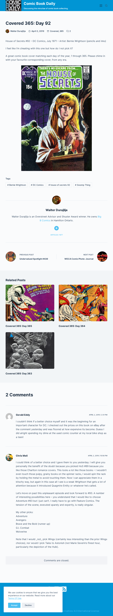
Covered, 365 (57, 31)
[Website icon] (56, 228)
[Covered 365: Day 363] (30, 350)
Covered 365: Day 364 (72, 326)
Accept (14, 605)
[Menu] (101, 5)
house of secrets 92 (59, 185)
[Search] (106, 5)
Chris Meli (22, 455)
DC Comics (37, 185)
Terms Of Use (14, 598)
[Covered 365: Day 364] (83, 303)
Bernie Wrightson (16, 185)
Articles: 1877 (56, 235)
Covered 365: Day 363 (19, 373)
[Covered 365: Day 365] (30, 303)
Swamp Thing (82, 185)
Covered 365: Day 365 (19, 326)
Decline (28, 605)
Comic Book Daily (39, 3)
